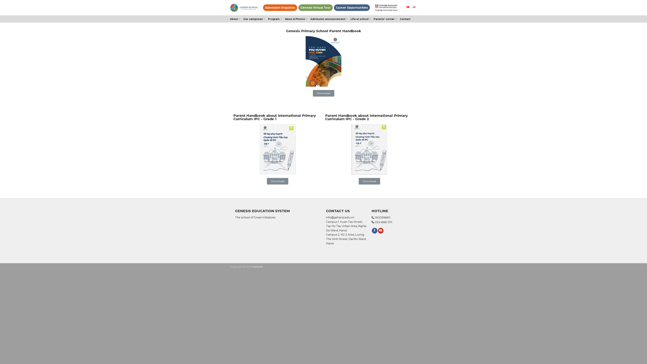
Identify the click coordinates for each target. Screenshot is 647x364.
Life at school (359, 19)
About (234, 19)
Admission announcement (327, 19)
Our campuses (253, 19)
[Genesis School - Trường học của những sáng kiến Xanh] (244, 8)
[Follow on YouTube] (380, 231)
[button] (323, 93)
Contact (405, 19)
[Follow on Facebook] (374, 231)
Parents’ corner (384, 19)
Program (274, 19)
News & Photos (295, 19)
